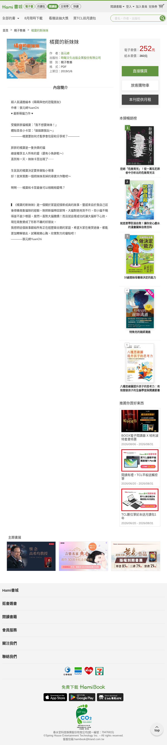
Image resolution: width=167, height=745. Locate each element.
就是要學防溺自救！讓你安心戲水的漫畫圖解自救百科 (140, 225)
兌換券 (153, 6)
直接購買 (140, 71)
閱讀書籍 (116, 6)
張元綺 (65, 53)
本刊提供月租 (140, 100)
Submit (162, 18)
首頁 (5, 30)
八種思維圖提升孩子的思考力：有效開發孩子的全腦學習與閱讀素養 (140, 388)
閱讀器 (53, 6)
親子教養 (19, 30)
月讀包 (41, 6)
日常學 (65, 6)
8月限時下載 (33, 18)
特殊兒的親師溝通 (140, 331)
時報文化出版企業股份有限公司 (81, 57)
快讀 (76, 6)
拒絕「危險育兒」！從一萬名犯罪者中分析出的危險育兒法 (140, 170)
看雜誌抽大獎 (58, 18)
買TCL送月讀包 (84, 18)
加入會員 (141, 6)
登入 (129, 6)
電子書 (29, 6)
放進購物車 (140, 85)
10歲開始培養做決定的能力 (140, 277)
